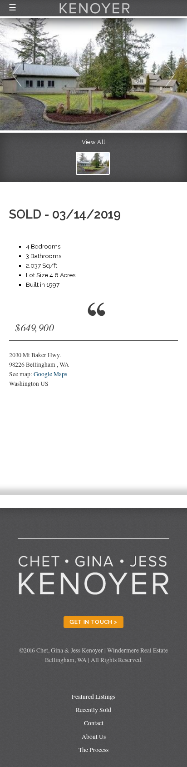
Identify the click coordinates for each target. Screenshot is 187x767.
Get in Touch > (93, 621)
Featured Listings (93, 696)
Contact (93, 723)
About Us (94, 736)
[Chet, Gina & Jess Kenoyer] (94, 14)
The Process (93, 750)
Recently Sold (93, 710)
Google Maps (50, 374)
